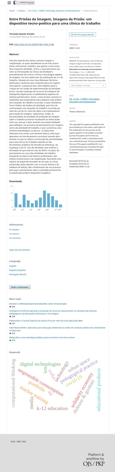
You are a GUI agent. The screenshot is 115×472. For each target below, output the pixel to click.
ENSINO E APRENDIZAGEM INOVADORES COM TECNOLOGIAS (38, 303)
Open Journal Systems (19, 249)
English (12, 266)
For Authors (14, 233)
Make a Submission (20, 287)
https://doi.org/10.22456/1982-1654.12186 (34, 44)
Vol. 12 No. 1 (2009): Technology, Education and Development (54, 10)
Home (11, 10)
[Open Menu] (9, 3)
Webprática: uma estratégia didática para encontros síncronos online (42, 337)
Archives (21, 10)
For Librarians (15, 238)
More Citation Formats (80, 85)
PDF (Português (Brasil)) (83, 34)
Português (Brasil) (17, 274)
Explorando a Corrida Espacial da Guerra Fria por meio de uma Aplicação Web (46, 320)
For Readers (14, 229)
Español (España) (17, 270)
